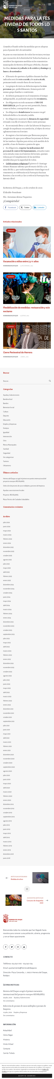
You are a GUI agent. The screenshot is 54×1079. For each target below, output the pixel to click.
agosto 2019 (7, 821)
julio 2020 (6, 775)
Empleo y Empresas (9, 424)
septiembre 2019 (9, 817)
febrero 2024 (7, 613)
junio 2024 (6, 597)
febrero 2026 (7, 539)
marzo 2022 (7, 696)
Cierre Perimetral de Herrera (17, 352)
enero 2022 (7, 705)
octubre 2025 (7, 556)
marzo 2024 (7, 609)
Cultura (5, 412)
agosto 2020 (7, 771)
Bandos (11, 277)
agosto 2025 (7, 560)
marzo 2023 (7, 651)
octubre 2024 (7, 593)
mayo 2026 (7, 531)
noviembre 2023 (8, 626)
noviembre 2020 (8, 759)
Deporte (6, 416)
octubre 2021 (7, 717)
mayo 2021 (7, 734)
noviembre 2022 (8, 667)
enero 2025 (7, 580)
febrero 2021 (7, 746)
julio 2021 (6, 725)
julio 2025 (6, 564)
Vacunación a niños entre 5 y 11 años (21, 261)
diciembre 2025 (8, 547)
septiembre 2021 (8, 721)
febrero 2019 (7, 846)
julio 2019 (6, 825)
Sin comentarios (8, 1001)
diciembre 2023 (8, 622)
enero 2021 (7, 750)
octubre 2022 (7, 672)
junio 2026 (6, 526)
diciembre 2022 (8, 663)
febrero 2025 (7, 576)
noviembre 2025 (8, 551)
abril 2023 (6, 647)
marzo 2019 (7, 842)
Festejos (6, 428)
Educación (6, 420)
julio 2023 (6, 638)
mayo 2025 (7, 568)
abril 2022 (6, 692)
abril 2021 (6, 738)
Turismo (6, 461)
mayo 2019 (7, 833)
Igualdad (6, 432)
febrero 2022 (7, 701)
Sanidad (27, 10)
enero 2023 (7, 659)
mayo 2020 (7, 783)
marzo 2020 (7, 792)
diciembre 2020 (8, 755)
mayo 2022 (7, 688)
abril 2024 (6, 605)
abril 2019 (6, 837)
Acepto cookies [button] (27, 1076)
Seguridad (6, 453)
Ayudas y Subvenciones (11, 395)
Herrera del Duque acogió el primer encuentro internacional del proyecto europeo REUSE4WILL (24, 480)
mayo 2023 (7, 643)
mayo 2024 (7, 601)
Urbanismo (7, 465)
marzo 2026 (7, 535)
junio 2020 (6, 779)
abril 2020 (6, 788)
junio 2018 (6, 858)
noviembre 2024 (8, 589)
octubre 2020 (7, 763)
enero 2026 (7, 543)
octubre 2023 (7, 630)
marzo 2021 (7, 742)
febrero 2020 (7, 796)
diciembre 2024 (8, 585)
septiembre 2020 (9, 767)
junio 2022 (6, 684)
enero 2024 (7, 618)
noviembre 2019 (8, 808)
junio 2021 (6, 730)
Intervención (7, 436)
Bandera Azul (7, 399)
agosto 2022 (7, 676)
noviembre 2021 (8, 713)
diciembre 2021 (8, 709)
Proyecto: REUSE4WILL (10, 495)
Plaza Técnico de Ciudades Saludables (16, 499)
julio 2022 (6, 680)
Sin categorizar (8, 457)
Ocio (4, 441)
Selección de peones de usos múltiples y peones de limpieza (24, 486)
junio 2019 (6, 829)
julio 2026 (6, 522)
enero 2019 (7, 850)
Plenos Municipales (9, 445)
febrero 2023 (7, 655)
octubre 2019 (7, 813)
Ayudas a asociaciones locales (13, 490)
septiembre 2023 (9, 634)
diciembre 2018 (8, 854)
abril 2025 (6, 572)
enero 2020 (7, 800)
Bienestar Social (8, 407)
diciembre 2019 (8, 804)
